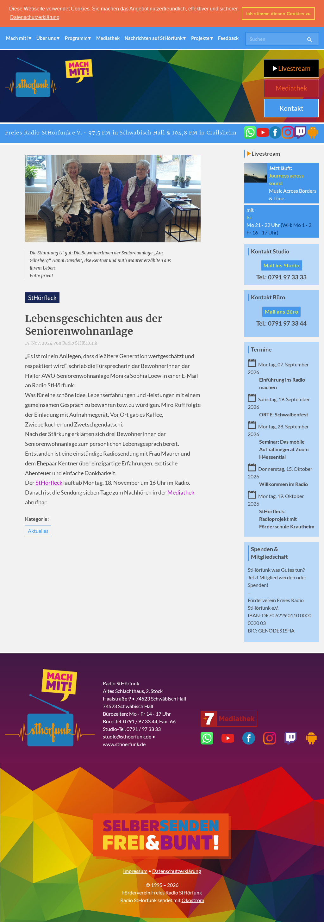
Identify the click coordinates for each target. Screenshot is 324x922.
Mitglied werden (277, 577)
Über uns (46, 38)
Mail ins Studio (282, 265)
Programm (76, 38)
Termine (261, 349)
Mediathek (108, 38)
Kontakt (291, 108)
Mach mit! (17, 38)
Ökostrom (193, 900)
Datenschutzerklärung (176, 871)
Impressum (135, 871)
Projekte (200, 38)
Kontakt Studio (270, 251)
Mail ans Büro (281, 311)
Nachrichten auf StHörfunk (154, 38)
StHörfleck (48, 482)
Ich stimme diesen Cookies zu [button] (278, 13)
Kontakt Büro (268, 297)
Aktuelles (38, 531)
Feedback (228, 38)
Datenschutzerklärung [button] (34, 17)
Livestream (293, 68)
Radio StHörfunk (79, 343)
